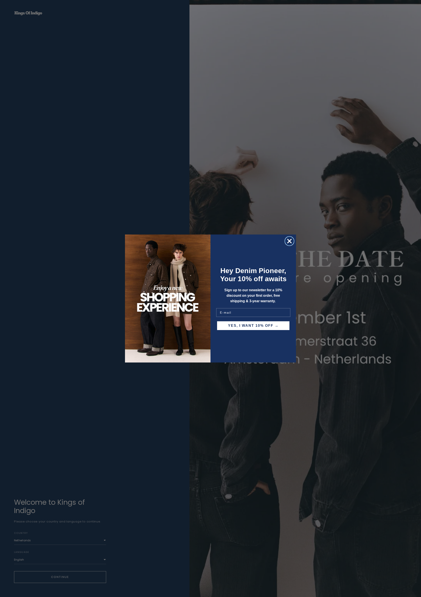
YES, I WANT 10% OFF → (253, 325)
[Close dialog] (289, 241)
